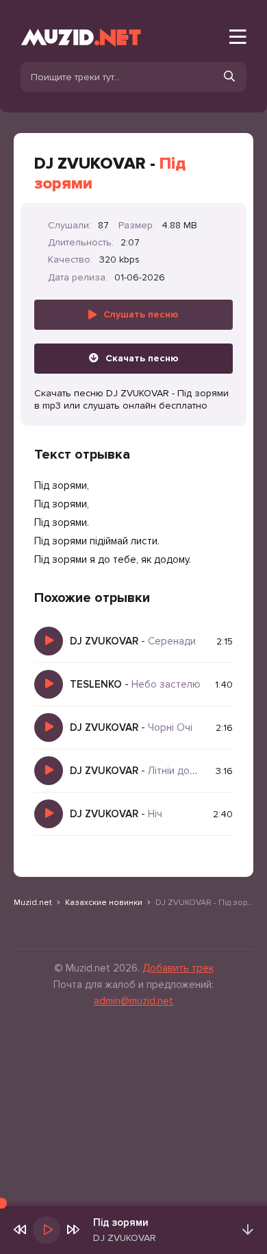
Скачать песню (142, 358)
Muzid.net (33, 902)
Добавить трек (178, 968)
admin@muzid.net (133, 1001)
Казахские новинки (103, 902)
